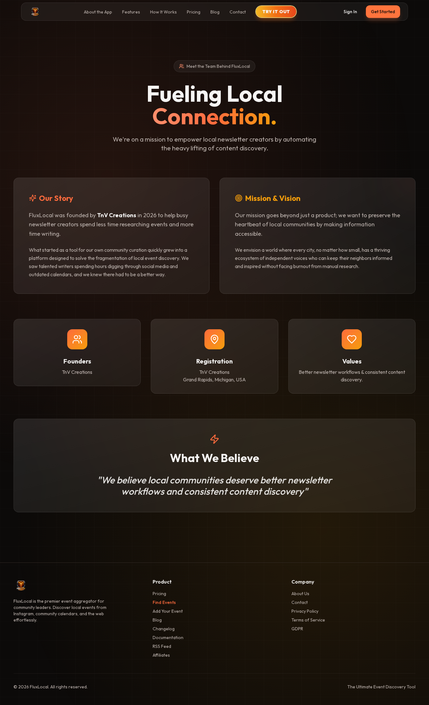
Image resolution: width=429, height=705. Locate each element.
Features (131, 12)
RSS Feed (162, 646)
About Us (300, 593)
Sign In (350, 11)
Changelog (164, 629)
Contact (238, 12)
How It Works (163, 12)
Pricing (193, 12)
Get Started (383, 11)
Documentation (168, 637)
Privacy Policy (304, 611)
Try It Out (276, 11)
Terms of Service (308, 620)
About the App (98, 12)
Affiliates (161, 655)
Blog (215, 12)
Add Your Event (168, 611)
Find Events (164, 602)
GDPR (297, 629)
